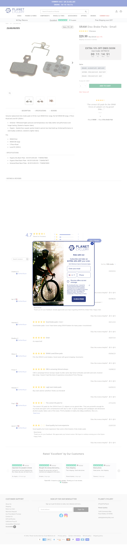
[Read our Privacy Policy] (89, 285)
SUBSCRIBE (79, 299)
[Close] (92, 243)
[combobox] (71, 275)
